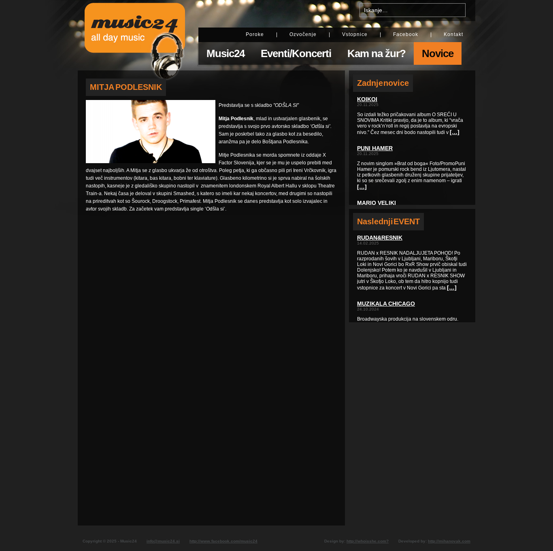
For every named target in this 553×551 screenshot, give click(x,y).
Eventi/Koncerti (296, 53)
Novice (437, 53)
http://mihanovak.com (449, 541)
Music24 (225, 53)
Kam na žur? (376, 53)
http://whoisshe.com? (368, 541)
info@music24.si (163, 541)
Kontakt (453, 34)
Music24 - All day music (135, 35)
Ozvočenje (303, 34)
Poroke (255, 34)
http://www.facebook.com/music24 (223, 541)
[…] (454, 132)
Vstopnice (355, 34)
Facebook (405, 34)
